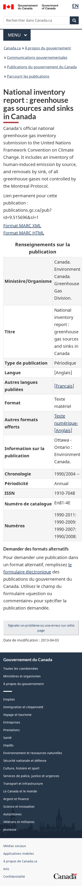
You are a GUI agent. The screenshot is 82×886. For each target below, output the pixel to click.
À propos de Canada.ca (20, 861)
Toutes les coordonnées (20, 668)
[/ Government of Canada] (30, 6)
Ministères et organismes (22, 676)
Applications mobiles (18, 853)
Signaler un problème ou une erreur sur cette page (41, 627)
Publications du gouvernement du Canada (42, 67)
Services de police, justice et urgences (31, 776)
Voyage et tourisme (17, 715)
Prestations (11, 730)
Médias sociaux (14, 846)
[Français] (64, 386)
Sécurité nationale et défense (24, 760)
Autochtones (12, 814)
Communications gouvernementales (37, 57)
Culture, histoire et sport (21, 768)
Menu (19, 35)
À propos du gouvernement (48, 48)
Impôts (8, 745)
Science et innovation (19, 806)
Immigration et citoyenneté (23, 707)
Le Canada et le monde (20, 791)
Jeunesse (9, 829)
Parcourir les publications (28, 76)
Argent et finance (16, 799)
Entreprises (11, 722)
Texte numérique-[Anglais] (66, 423)
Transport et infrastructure (23, 783)
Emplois (9, 699)
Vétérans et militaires (19, 822)
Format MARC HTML (23, 233)
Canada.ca (12, 48)
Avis (6, 869)
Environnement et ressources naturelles (32, 753)
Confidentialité (14, 876)
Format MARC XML (22, 226)
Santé (7, 738)
